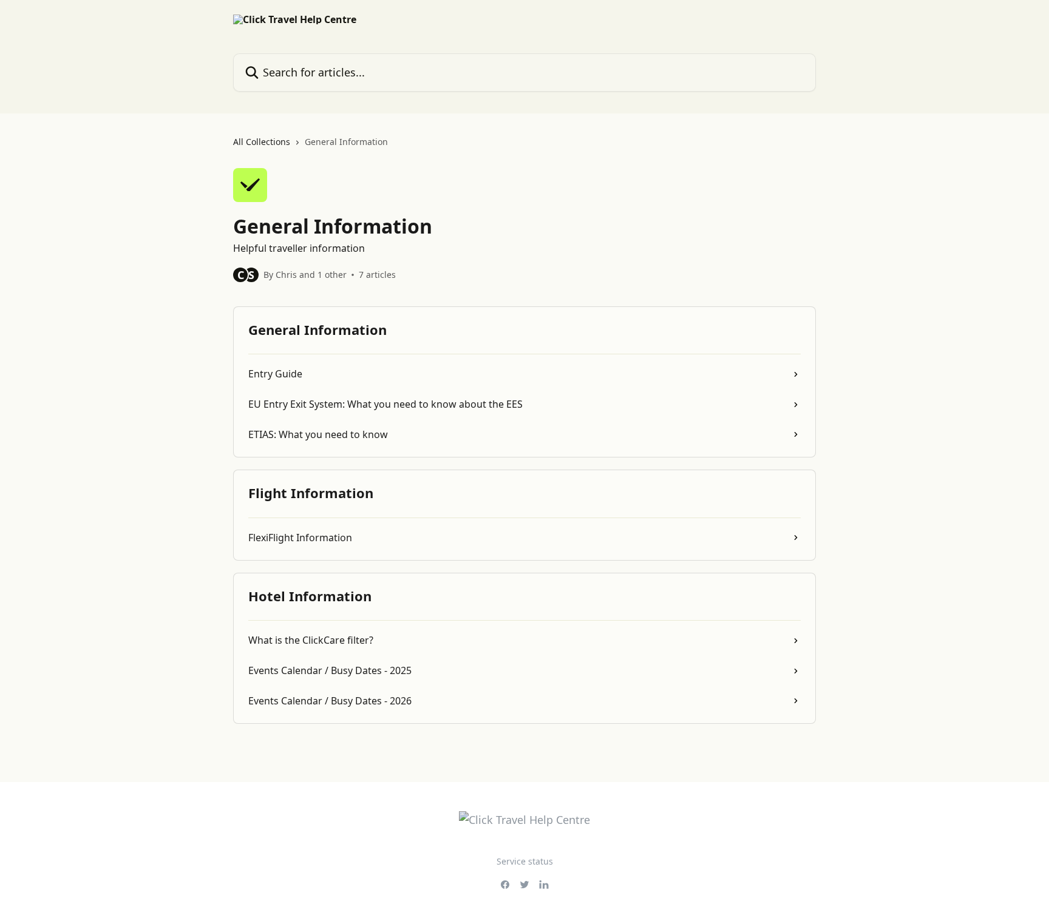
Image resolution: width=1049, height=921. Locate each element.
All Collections (261, 141)
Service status (525, 861)
